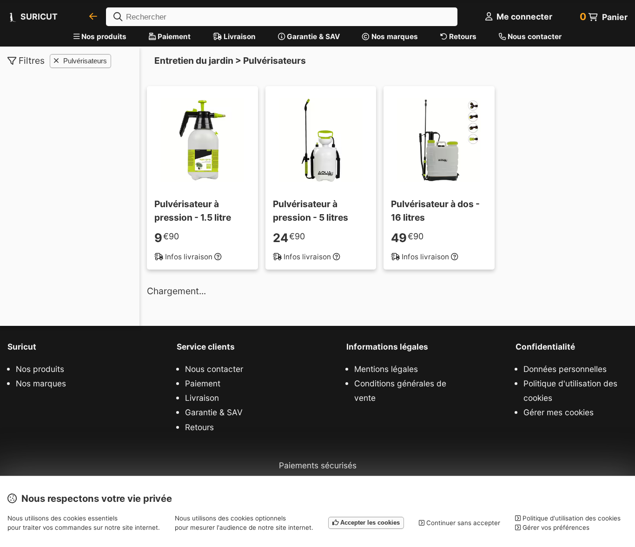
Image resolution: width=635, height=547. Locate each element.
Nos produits (103, 36)
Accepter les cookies (369, 522)
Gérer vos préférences (555, 527)
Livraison (239, 36)
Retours (461, 36)
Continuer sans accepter (462, 523)
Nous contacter (534, 36)
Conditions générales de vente (400, 390)
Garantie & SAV (312, 36)
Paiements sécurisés (318, 465)
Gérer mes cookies (558, 412)
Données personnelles (565, 369)
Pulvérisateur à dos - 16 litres (435, 210)
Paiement (173, 36)
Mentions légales (386, 369)
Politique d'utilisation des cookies (570, 390)
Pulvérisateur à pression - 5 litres (310, 210)
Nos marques (394, 36)
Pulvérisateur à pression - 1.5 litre (192, 210)
